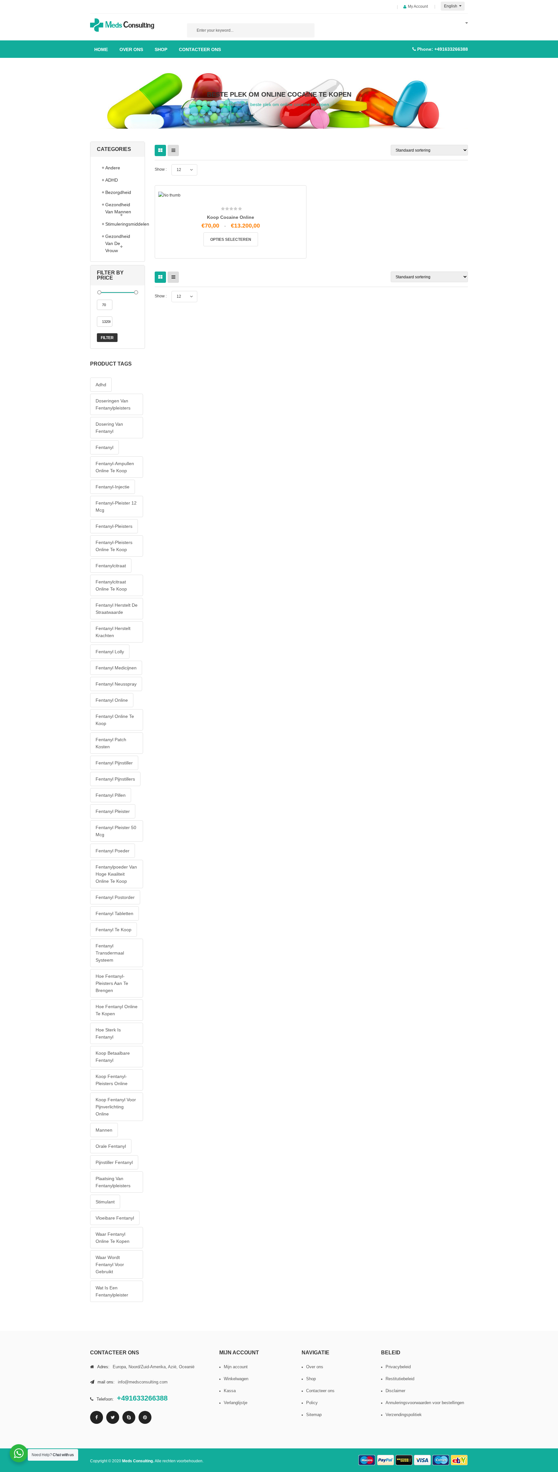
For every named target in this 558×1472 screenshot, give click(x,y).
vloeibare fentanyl (115, 1218)
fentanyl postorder (115, 897)
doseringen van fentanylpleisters (113, 404)
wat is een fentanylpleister (112, 1291)
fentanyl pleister (113, 811)
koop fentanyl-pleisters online (112, 1080)
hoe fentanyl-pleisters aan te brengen (112, 983)
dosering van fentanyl (109, 427)
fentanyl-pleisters (114, 526)
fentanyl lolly (110, 651)
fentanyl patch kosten (111, 743)
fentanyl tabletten (114, 913)
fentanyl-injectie (112, 486)
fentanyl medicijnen (116, 667)
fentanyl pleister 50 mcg (116, 831)
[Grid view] (160, 150)
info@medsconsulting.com (143, 1382)
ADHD (111, 180)
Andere (112, 167)
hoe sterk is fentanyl (108, 1033)
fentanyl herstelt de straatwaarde (117, 609)
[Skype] (128, 1417)
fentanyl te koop (113, 929)
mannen (104, 1130)
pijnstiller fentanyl (114, 1162)
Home (235, 104)
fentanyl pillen (111, 795)
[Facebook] (96, 1417)
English (451, 6)
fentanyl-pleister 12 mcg (116, 506)
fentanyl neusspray (116, 684)
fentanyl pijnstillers (115, 779)
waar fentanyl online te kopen (112, 1238)
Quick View (246, 318)
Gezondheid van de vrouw (117, 243)
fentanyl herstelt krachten (113, 632)
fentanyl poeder (112, 850)
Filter (107, 338)
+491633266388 (451, 49)
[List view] (173, 150)
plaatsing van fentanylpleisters (113, 1182)
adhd (101, 384)
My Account (418, 6)
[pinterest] (145, 1417)
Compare (232, 315)
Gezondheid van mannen (118, 208)
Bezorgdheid (118, 192)
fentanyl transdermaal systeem (110, 953)
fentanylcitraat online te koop (111, 585)
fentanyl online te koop (115, 720)
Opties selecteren (230, 239)
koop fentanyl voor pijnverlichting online (116, 1106)
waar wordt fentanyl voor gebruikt (110, 1264)
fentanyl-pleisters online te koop (114, 546)
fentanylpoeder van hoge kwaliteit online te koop (116, 874)
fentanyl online (112, 700)
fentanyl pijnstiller (114, 762)
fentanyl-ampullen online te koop (115, 467)
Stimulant (105, 1201)
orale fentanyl (111, 1146)
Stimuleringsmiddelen (121, 224)
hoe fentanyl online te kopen (117, 1010)
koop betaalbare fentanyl (113, 1057)
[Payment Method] (367, 1460)
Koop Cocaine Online (230, 217)
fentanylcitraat (111, 565)
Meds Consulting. (138, 1461)
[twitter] (112, 1417)
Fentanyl (104, 447)
